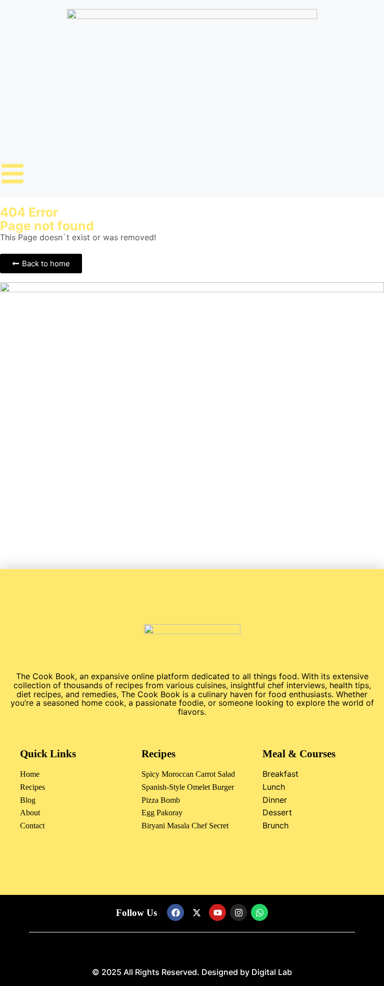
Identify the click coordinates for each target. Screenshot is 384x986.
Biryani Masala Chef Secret (185, 825)
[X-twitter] (196, 912)
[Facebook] (175, 912)
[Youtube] (217, 912)
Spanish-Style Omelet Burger (188, 787)
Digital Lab (272, 972)
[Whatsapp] (259, 912)
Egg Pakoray (162, 812)
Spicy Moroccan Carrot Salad (188, 774)
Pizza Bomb (161, 800)
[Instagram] (238, 912)
